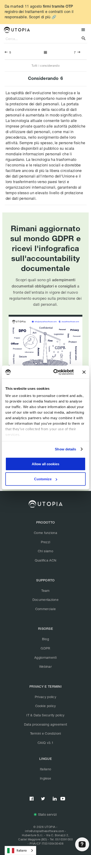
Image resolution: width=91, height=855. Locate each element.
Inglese (45, 778)
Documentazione (45, 600)
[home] (17, 30)
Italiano (45, 769)
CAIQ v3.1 (45, 743)
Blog (45, 639)
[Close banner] (84, 372)
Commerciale (45, 609)
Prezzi (45, 542)
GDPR (45, 648)
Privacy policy (45, 697)
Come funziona (45, 533)
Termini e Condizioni (45, 733)
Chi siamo (45, 551)
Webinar (45, 666)
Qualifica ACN (45, 560)
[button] (82, 30)
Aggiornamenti (45, 657)
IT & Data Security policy (45, 715)
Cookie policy (45, 706)
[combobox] (20, 850)
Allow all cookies (45, 464)
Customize (43, 479)
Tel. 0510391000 (61, 839)
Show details (65, 449)
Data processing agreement (45, 724)
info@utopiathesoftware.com (44, 831)
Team (45, 591)
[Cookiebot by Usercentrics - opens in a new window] (55, 372)
